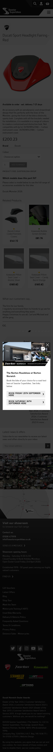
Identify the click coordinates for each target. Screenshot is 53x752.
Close (47, 345)
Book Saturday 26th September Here (20, 402)
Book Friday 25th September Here (25, 394)
